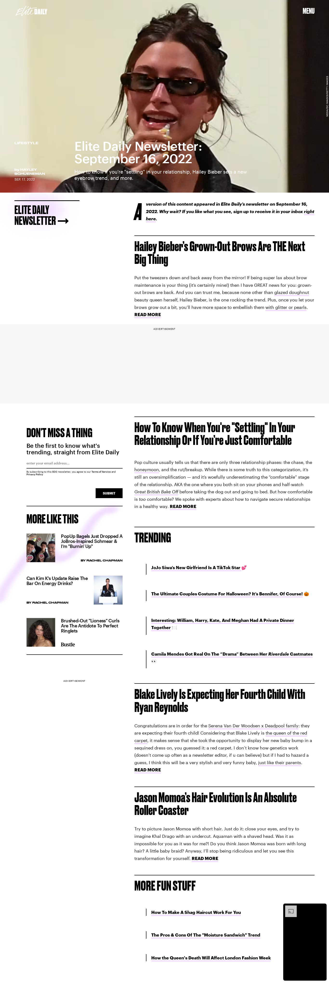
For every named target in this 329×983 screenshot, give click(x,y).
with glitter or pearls (286, 307)
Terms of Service (101, 471)
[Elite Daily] (31, 11)
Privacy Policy (34, 474)
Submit (109, 493)
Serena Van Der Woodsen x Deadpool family (253, 725)
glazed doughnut (291, 292)
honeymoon (146, 469)
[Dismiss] (321, 908)
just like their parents (279, 762)
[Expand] (288, 908)
